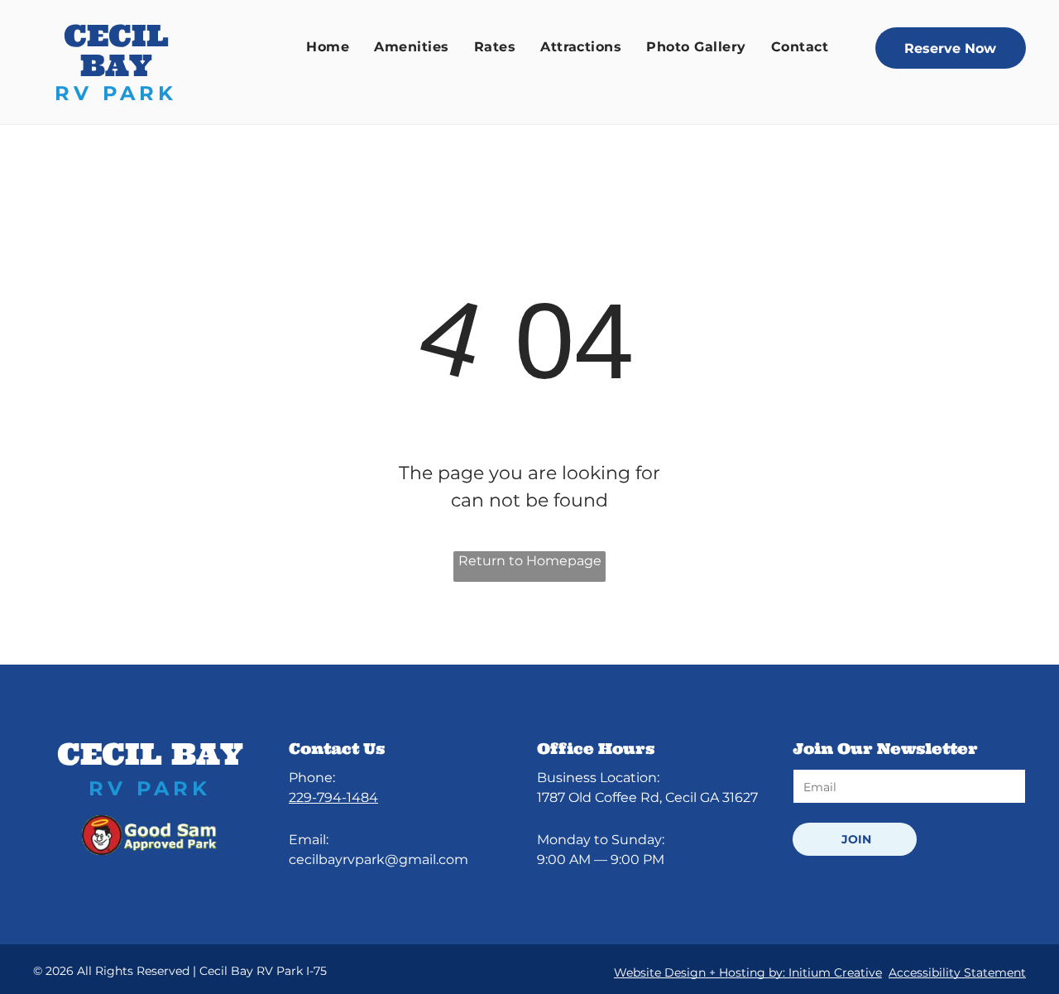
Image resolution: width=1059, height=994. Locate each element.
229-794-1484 (333, 797)
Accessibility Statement (957, 972)
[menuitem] (328, 47)
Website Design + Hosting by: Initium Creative (748, 972)
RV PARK (116, 93)
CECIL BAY (116, 50)
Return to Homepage (529, 561)
